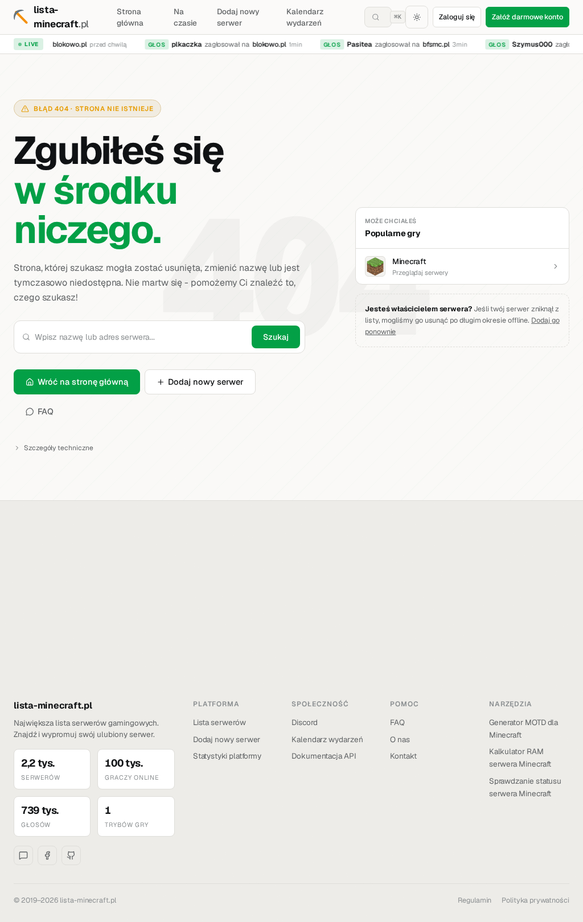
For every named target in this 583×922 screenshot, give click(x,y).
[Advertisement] (291, 613)
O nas (400, 739)
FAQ (46, 411)
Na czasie (185, 17)
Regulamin (474, 900)
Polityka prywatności (535, 900)
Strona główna (130, 17)
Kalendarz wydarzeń (304, 17)
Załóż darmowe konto (527, 17)
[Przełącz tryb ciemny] (416, 17)
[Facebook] (47, 855)
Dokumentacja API (324, 756)
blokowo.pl (64, 44)
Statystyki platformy (227, 756)
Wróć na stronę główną (83, 381)
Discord (305, 722)
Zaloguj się (457, 17)
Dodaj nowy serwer (237, 17)
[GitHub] (71, 855)
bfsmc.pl (430, 44)
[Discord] (23, 855)
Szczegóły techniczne (58, 447)
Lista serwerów (219, 722)
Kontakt (403, 756)
